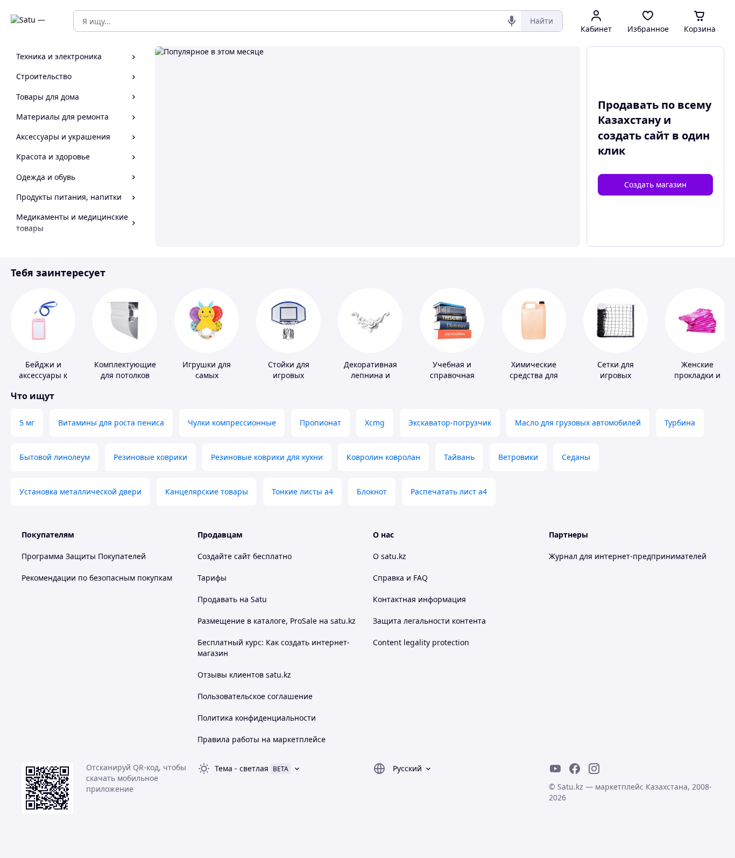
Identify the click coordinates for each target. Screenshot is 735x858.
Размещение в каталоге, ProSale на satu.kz (276, 621)
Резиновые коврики (150, 457)
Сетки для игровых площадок (615, 375)
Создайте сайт (224, 556)
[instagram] (594, 768)
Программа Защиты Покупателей (84, 556)
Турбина (680, 422)
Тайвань (459, 457)
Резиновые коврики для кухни (267, 457)
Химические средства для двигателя (534, 375)
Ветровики (518, 457)
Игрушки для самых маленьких (206, 375)
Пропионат (320, 422)
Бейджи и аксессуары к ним (43, 375)
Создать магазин (655, 184)
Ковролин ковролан (383, 457)
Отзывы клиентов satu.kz (244, 674)
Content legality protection (421, 642)
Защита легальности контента (429, 621)
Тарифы (212, 578)
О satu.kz (389, 556)
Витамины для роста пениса (111, 422)
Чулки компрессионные (232, 422)
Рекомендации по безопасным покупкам (97, 578)
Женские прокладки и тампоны (697, 375)
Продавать (217, 599)
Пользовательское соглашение (255, 696)
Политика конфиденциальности (256, 718)
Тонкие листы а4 (302, 491)
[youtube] (555, 768)
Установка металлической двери (80, 491)
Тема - (241, 768)
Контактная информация (419, 599)
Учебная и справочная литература (452, 375)
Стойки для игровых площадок (288, 375)
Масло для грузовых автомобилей (578, 422)
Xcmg (375, 422)
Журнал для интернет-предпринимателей (627, 556)
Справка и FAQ (400, 578)
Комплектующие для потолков (125, 369)
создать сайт (633, 135)
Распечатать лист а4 (449, 491)
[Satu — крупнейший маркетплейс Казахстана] (34, 21)
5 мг (26, 422)
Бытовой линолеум (54, 457)
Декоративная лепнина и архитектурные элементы (370, 380)
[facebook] (574, 768)
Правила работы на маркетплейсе (261, 739)
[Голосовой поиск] (512, 21)
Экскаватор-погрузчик (449, 422)
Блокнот (372, 491)
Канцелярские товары (206, 491)
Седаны (576, 457)
